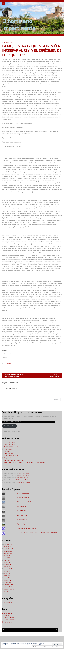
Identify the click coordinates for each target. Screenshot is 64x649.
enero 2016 (7, 580)
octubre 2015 (8, 587)
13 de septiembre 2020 (11, 456)
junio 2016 (7, 576)
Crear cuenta (8, 613)
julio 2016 (7, 573)
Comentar (56, 399)
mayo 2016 (7, 578)
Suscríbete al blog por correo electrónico (22, 412)
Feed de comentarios (10, 620)
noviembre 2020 (9, 549)
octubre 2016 (8, 569)
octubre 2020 (8, 551)
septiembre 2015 (9, 589)
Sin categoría (8, 602)
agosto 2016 (7, 571)
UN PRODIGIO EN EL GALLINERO (14, 460)
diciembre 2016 (8, 567)
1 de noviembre (8, 449)
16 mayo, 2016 (8, 42)
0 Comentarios (7, 363)
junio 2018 (7, 558)
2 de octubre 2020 (9, 453)
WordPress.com (8, 622)
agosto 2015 (7, 591)
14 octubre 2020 (9, 451)
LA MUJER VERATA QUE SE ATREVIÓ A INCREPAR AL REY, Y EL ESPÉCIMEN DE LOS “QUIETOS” (31, 50)
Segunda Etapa (8, 458)
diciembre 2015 (8, 582)
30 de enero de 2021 (10, 442)
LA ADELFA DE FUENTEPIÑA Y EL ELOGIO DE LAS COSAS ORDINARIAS (24, 462)
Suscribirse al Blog (9, 426)
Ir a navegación (3, 3)
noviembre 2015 (9, 584)
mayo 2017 (7, 560)
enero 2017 (7, 564)
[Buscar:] (30, 630)
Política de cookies (43, 644)
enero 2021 (7, 547)
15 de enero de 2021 (10, 444)
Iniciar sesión (8, 615)
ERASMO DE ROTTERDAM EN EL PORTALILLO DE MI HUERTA (13, 375)
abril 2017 (7, 562)
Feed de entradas (9, 617)
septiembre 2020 (9, 553)
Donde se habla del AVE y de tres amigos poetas (50, 375)
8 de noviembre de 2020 (11, 447)
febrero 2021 (8, 544)
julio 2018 (7, 555)
